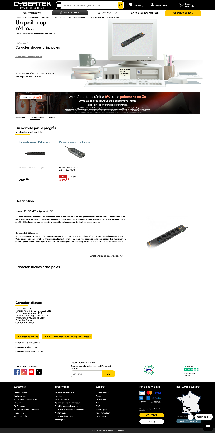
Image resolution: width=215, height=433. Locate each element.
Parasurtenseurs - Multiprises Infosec (69, 17)
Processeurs (19, 413)
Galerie (52, 117)
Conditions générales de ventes (68, 406)
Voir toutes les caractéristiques (28, 56)
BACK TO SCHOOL (185, 13)
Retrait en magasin (63, 399)
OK (108, 374)
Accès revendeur (103, 413)
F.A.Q (98, 406)
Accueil (18, 17)
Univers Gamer (71, 13)
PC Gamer (18, 402)
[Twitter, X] (39, 372)
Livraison (58, 396)
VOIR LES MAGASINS (189, 421)
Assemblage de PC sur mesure (68, 402)
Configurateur (109, 13)
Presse (98, 396)
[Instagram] (24, 372)
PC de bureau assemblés (147, 13)
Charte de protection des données (69, 409)
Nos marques (101, 409)
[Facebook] (17, 372)
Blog (97, 402)
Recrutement (101, 399)
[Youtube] (31, 372)
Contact (151, 415)
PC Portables (19, 406)
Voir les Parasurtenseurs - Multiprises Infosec (67, 336)
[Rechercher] (120, 5)
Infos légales (60, 419)
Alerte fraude (60, 413)
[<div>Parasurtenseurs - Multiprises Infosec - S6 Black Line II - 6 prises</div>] (35, 161)
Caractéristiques (37, 117)
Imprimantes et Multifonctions (26, 409)
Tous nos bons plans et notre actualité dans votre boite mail (92, 367)
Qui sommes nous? (103, 392)
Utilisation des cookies (64, 416)
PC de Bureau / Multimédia (25, 399)
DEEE (29, 43)
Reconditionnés (20, 416)
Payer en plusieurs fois (64, 392)
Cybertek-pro (101, 416)
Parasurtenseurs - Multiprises (37, 17)
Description (20, 117)
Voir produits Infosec (27, 336)
